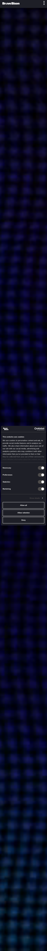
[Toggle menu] (43, 3)
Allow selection (23, 513)
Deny (23, 520)
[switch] (41, 475)
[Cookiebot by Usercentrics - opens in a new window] (34, 428)
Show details (35, 498)
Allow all (23, 505)
